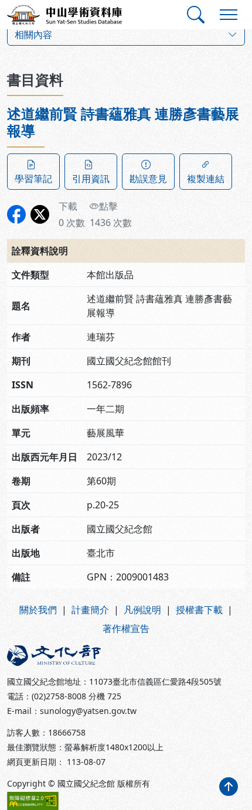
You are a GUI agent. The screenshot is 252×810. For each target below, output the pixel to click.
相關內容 (33, 34)
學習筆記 (33, 178)
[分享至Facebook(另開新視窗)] (16, 214)
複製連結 (205, 178)
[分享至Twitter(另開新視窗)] (39, 214)
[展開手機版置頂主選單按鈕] (228, 14)
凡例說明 (142, 609)
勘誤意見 (148, 178)
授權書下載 (199, 609)
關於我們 (38, 609)
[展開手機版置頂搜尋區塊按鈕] (195, 14)
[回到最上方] (228, 786)
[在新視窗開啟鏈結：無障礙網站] (33, 801)
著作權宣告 (126, 628)
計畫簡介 (90, 609)
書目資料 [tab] (35, 79)
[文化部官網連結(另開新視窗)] (63, 655)
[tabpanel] (126, 347)
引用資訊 (91, 178)
